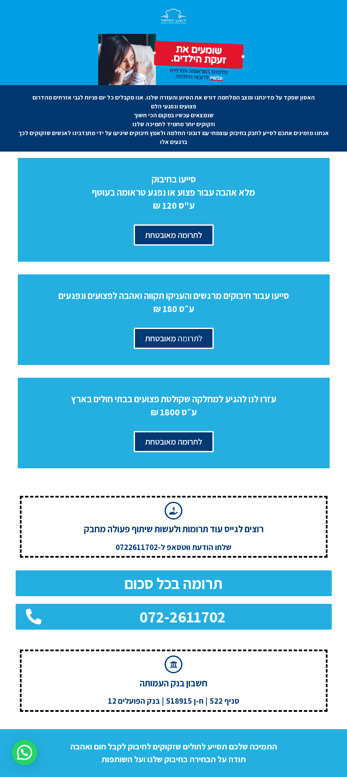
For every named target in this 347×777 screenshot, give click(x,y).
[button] (174, 583)
